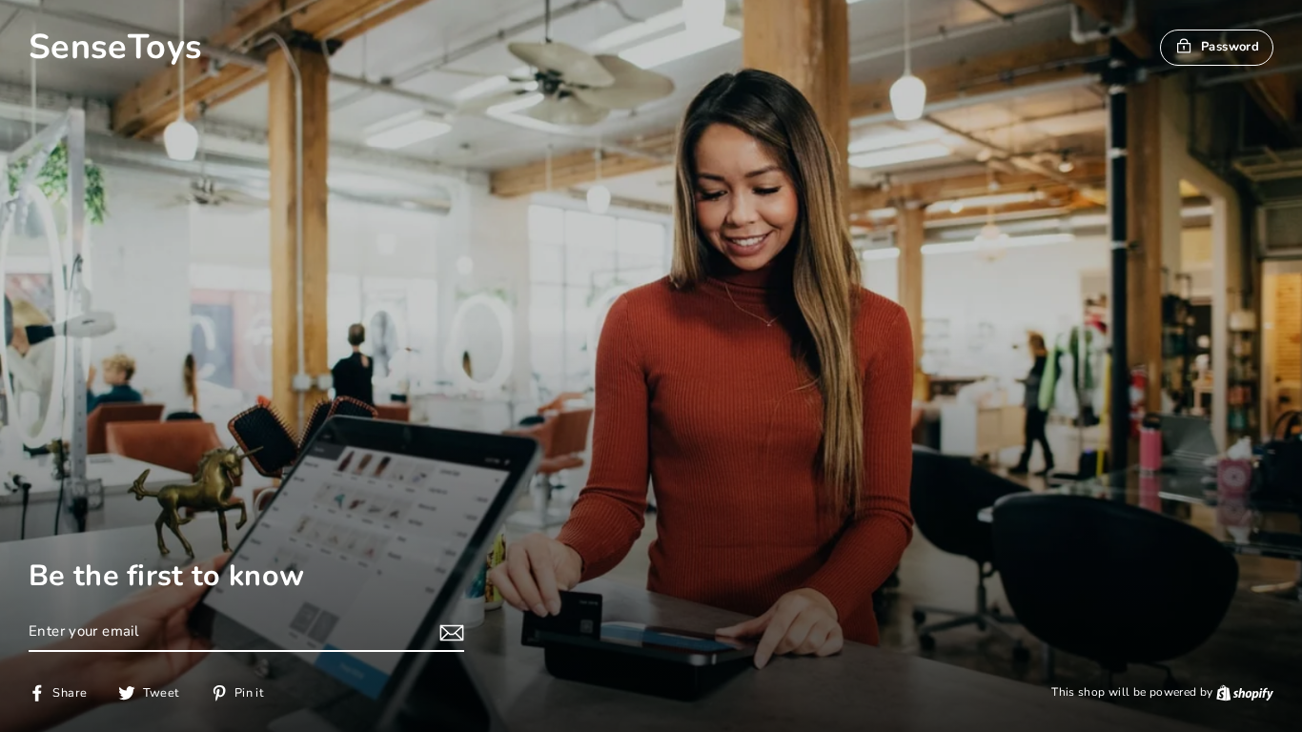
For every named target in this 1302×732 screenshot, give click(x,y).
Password (1230, 46)
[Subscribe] (449, 632)
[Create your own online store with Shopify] (1244, 692)
